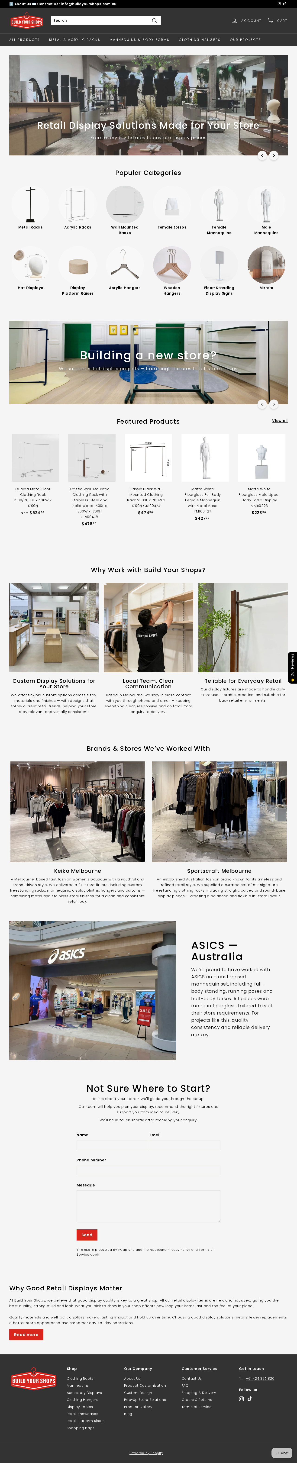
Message (86, 1185)
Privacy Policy (179, 1250)
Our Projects (245, 39)
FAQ (185, 1385)
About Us (23, 4)
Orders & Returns (197, 1399)
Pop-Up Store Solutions (145, 1399)
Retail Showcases (82, 1413)
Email (155, 1135)
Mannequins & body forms (139, 39)
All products (24, 39)
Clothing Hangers (200, 39)
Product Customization (145, 1385)
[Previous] (262, 155)
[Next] (273, 155)
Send (86, 1235)
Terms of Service (197, 1407)
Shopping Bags (81, 1428)
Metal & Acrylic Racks (74, 39)
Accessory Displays (84, 1392)
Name (82, 1135)
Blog (128, 1413)
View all (280, 420)
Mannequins (78, 1385)
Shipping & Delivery (199, 1392)
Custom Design (138, 1392)
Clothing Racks (80, 1378)
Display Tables (80, 1407)
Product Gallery (138, 1407)
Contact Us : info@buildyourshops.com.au (76, 4)
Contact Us (192, 1378)
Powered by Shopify (146, 1453)
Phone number (91, 1160)
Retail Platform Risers (86, 1420)
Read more (26, 1334)
